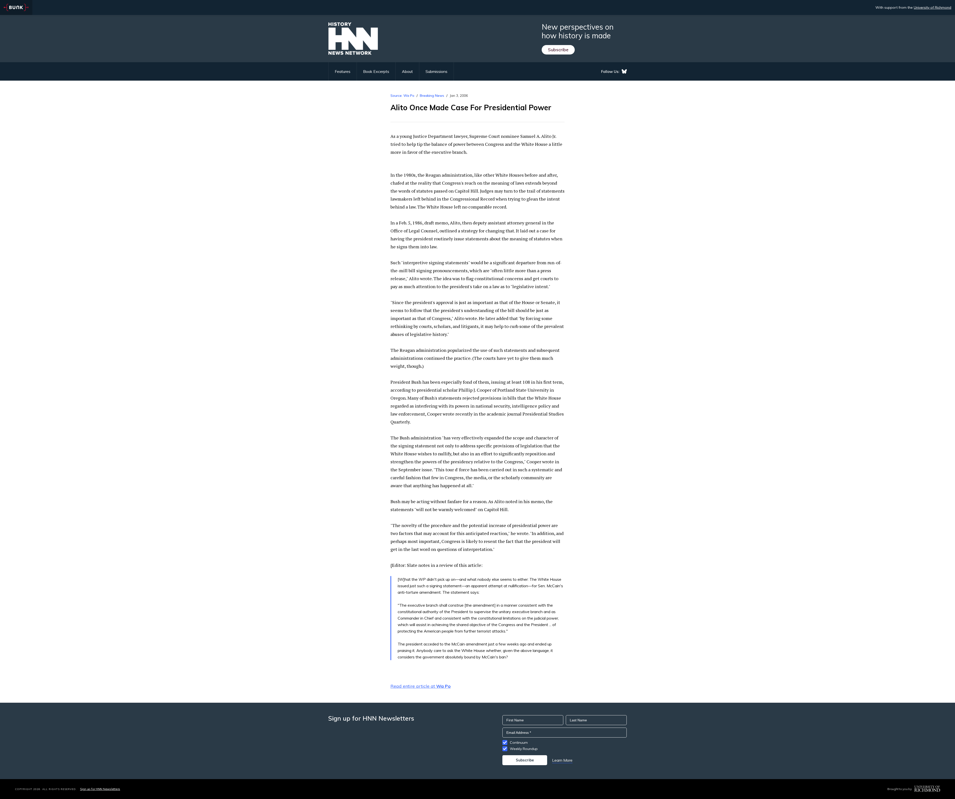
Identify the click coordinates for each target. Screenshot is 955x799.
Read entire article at (420, 686)
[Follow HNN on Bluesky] (624, 71)
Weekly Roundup (524, 748)
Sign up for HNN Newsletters (100, 789)
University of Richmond (932, 7)
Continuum (519, 742)
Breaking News (432, 95)
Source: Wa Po (402, 95)
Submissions (436, 71)
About (407, 71)
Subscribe (558, 50)
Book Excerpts (376, 71)
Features (342, 71)
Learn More (562, 760)
